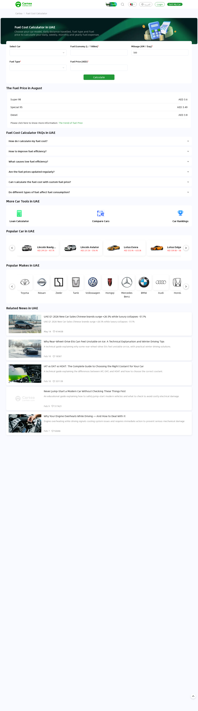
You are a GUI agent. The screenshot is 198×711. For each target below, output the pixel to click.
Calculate (99, 77)
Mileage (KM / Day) (142, 46)
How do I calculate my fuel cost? (28, 141)
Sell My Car (175, 4)
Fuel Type (15, 61)
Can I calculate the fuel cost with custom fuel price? (40, 182)
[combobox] (38, 68)
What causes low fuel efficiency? (28, 161)
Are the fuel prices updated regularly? (32, 172)
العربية (147, 4)
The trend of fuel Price (71, 123)
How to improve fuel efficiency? (28, 151)
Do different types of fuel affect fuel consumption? (39, 192)
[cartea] (23, 4)
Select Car (15, 46)
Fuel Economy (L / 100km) (84, 46)
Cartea (18, 13)
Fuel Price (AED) (79, 61)
